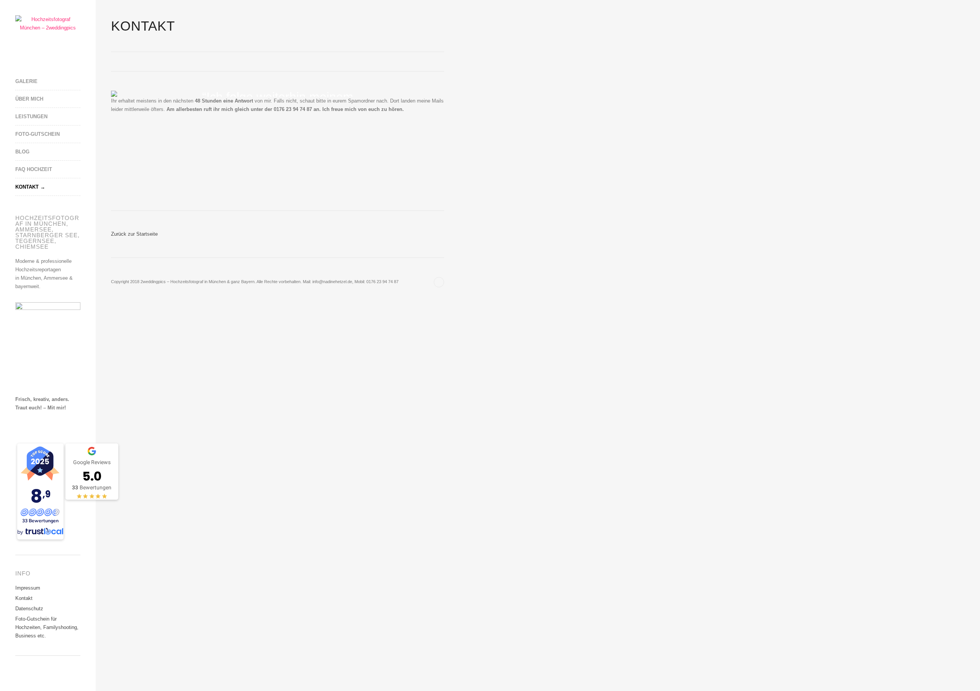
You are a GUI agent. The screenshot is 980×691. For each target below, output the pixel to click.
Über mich (29, 99)
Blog (22, 152)
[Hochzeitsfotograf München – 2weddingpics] (47, 23)
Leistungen (31, 116)
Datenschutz (29, 608)
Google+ (30, 675)
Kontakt (27, 187)
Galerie (26, 81)
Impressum (27, 588)
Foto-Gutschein (37, 134)
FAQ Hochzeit (33, 169)
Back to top (439, 282)
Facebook (19, 675)
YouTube (42, 675)
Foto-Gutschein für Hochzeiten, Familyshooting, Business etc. (46, 627)
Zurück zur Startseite (134, 234)
